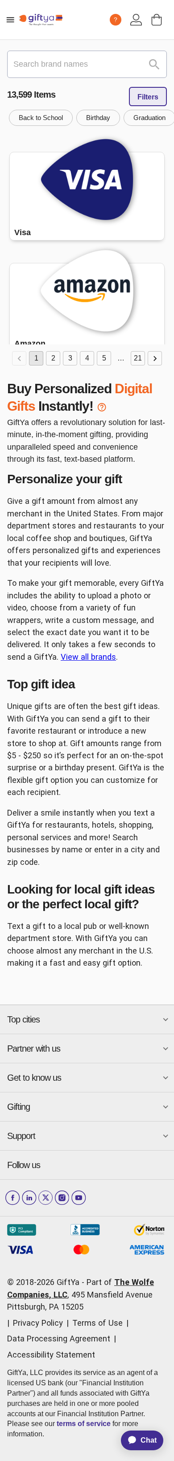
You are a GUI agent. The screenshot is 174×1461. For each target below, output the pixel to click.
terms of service (84, 1423)
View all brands (88, 657)
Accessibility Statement (51, 1354)
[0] (156, 19)
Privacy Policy (38, 1323)
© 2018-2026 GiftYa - (45, 1282)
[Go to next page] (155, 358)
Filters (147, 97)
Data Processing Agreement (58, 1338)
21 (138, 358)
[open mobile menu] (10, 19)
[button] (41, 118)
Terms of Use (97, 1323)
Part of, (80, 1294)
